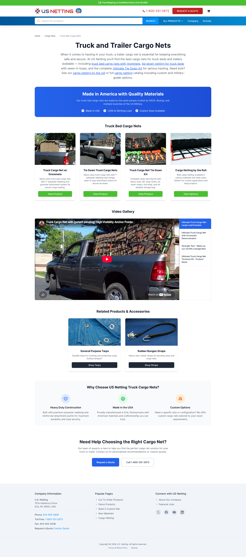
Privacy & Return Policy (118, 548)
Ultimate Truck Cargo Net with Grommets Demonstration (194, 235)
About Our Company (170, 499)
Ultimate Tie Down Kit (127, 68)
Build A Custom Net (109, 508)
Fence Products (107, 504)
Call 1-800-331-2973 (137, 462)
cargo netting (124, 73)
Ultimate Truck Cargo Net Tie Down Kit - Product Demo (194, 259)
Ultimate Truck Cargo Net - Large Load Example (194, 223)
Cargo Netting (106, 518)
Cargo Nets (50, 36)
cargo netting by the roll (89, 73)
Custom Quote (61, 528)
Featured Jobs (166, 504)
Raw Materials (106, 513)
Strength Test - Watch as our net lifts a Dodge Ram (194, 247)
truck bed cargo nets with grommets (116, 63)
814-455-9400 (51, 514)
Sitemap (134, 548)
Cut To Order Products (111, 499)
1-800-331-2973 (54, 519)
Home (37, 36)
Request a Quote (106, 462)
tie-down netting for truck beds (163, 63)
